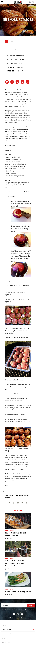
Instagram (18, 614)
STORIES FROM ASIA (15, 71)
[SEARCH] (30, 2)
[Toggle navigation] (2, 2)
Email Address (5, 605)
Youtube (22, 614)
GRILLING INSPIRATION (16, 56)
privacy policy (28, 617)
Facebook (14, 614)
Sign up (31, 605)
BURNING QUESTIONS (15, 60)
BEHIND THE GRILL (14, 63)
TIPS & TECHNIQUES (15, 67)
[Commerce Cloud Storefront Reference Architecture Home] (18, 2)
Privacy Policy (25, 609)
